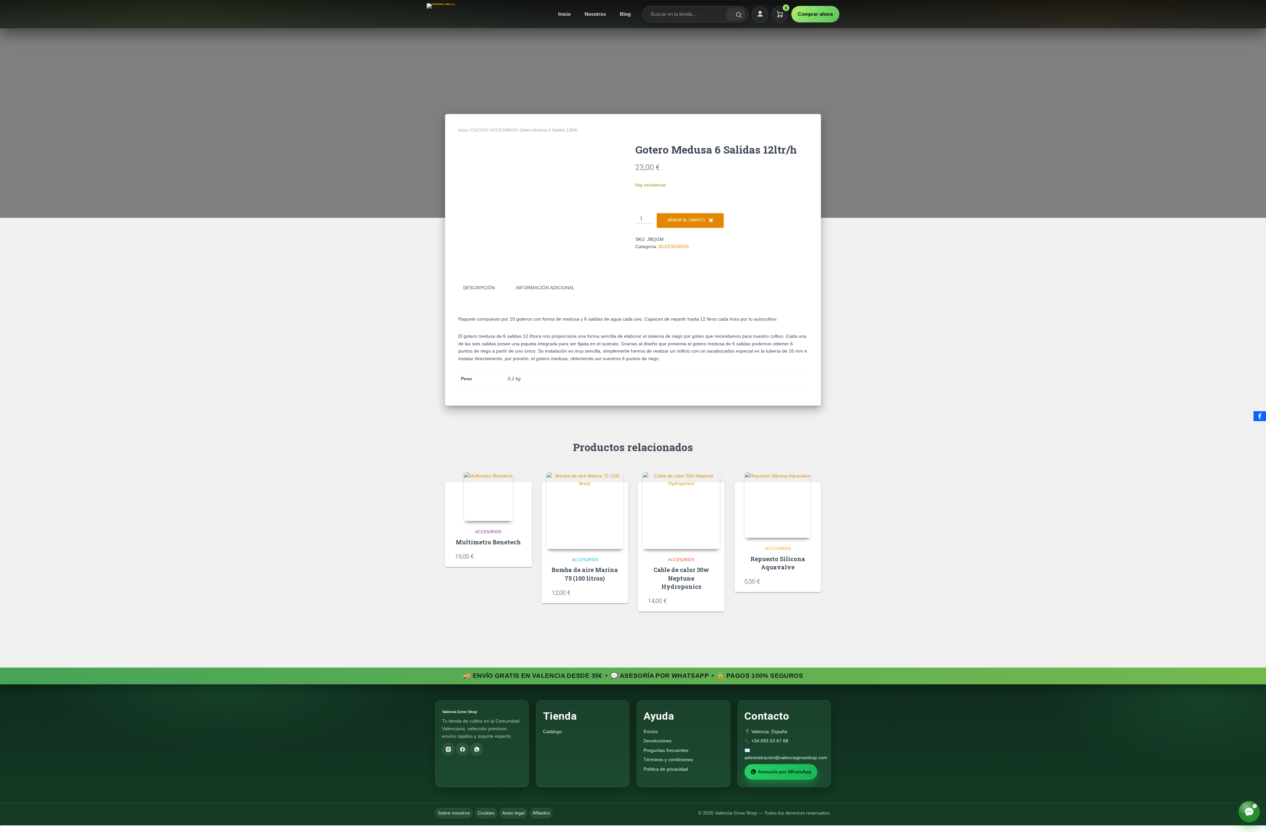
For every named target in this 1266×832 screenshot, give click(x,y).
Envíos (651, 731)
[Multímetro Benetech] (488, 496)
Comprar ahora (815, 14)
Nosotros (595, 14)
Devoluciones (658, 740)
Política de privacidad (666, 769)
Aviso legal (513, 813)
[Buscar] (735, 14)
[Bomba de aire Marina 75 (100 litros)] (585, 510)
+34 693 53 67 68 (769, 740)
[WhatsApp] (476, 749)
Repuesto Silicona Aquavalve (777, 563)
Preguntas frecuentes (666, 750)
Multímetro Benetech (488, 542)
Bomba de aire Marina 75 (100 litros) (585, 574)
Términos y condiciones (668, 759)
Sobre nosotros (454, 813)
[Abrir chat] (1249, 811)
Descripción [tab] (479, 287)
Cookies (486, 813)
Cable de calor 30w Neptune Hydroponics (681, 578)
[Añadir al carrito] (519, 556)
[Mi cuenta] (760, 14)
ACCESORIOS (504, 130)
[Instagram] (448, 749)
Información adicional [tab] (545, 287)
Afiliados (541, 813)
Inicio (564, 14)
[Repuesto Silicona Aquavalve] (777, 505)
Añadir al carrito (686, 220)
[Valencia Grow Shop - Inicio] (442, 14)
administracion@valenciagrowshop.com (785, 757)
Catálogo (552, 731)
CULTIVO (479, 130)
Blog (625, 14)
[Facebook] (462, 749)
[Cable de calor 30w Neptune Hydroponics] (681, 510)
